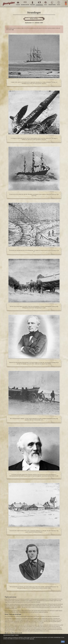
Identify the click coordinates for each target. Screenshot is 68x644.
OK (12, 29)
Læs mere (32, 638)
